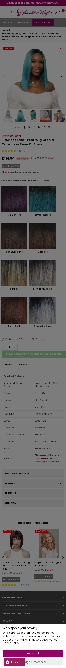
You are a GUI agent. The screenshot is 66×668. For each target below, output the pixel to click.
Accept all (33, 653)
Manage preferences (33, 662)
